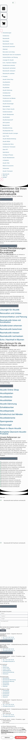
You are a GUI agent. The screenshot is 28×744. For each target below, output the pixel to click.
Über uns (5, 175)
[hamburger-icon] (1, 30)
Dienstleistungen (7, 32)
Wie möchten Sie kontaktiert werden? (9, 627)
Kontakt (5, 177)
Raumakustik (6, 174)
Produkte (5, 76)
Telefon (3, 628)
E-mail (8, 628)
